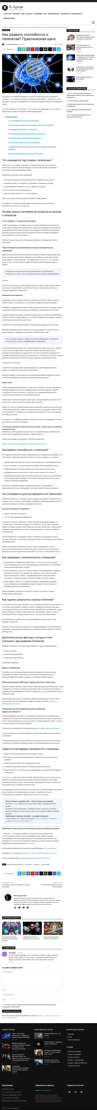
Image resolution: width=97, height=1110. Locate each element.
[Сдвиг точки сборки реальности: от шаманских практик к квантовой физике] (6, 1036)
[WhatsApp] (24, 49)
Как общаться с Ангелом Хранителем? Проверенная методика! (10, 938)
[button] (93, 22)
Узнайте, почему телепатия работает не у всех (40, 853)
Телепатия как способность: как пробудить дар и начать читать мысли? (85, 68)
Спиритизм (5, 934)
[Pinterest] (32, 49)
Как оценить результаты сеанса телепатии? (25, 142)
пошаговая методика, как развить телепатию (34, 858)
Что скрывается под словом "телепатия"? (24, 121)
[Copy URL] (50, 49)
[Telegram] (19, 49)
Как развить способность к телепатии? (23, 129)
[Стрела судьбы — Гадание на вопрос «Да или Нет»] (38, 1044)
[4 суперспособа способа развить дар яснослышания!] (32, 928)
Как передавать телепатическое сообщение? (25, 138)
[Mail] (15, 907)
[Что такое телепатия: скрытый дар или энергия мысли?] (70, 47)
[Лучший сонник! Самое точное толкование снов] (38, 1062)
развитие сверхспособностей (15, 864)
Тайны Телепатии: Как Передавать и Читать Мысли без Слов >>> (24, 444)
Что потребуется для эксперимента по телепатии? (27, 134)
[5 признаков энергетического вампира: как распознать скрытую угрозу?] (6, 1068)
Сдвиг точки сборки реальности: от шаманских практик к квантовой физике (21, 1035)
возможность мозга (45, 260)
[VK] (28, 49)
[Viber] (37, 49)
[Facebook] (54, 49)
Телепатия (22, 27)
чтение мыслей (45, 864)
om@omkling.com (45, 1090)
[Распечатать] (46, 49)
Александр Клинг (13, 44)
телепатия (36, 864)
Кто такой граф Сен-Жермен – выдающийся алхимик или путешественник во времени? (80, 95)
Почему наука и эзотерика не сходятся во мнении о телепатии (31, 125)
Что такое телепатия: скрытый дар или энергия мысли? (84, 47)
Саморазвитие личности (50, 934)
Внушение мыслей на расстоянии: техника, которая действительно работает (85, 37)
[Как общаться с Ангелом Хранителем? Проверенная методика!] (11, 928)
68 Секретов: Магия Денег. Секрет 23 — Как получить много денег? (52, 1052)
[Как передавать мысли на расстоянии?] (70, 79)
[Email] (41, 49)
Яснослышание (27, 934)
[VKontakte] (23, 907)
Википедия (29, 843)
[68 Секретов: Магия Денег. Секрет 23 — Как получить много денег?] (38, 1053)
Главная (4, 27)
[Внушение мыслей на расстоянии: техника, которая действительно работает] (70, 37)
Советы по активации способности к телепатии (26, 153)
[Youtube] (27, 907)
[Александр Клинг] (3, 44)
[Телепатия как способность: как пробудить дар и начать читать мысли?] (70, 69)
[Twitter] (59, 49)
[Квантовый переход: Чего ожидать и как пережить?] (53, 928)
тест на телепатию (50, 848)
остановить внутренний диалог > (49, 728)
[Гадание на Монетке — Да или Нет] (38, 1036)
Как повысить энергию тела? (80, 101)
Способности (13, 27)
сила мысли (28, 864)
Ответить (11, 962)
